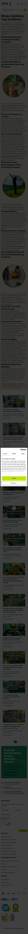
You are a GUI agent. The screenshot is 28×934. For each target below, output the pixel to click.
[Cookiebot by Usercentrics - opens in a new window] (20, 450)
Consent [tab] (5, 453)
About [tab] (23, 453)
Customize (13, 483)
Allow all (14, 478)
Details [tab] (14, 453)
